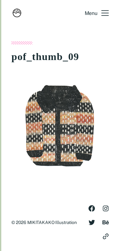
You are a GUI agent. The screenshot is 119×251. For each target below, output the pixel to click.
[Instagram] (106, 208)
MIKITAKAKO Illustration (52, 222)
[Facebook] (92, 208)
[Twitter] (92, 222)
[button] (97, 13)
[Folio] (106, 236)
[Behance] (106, 222)
